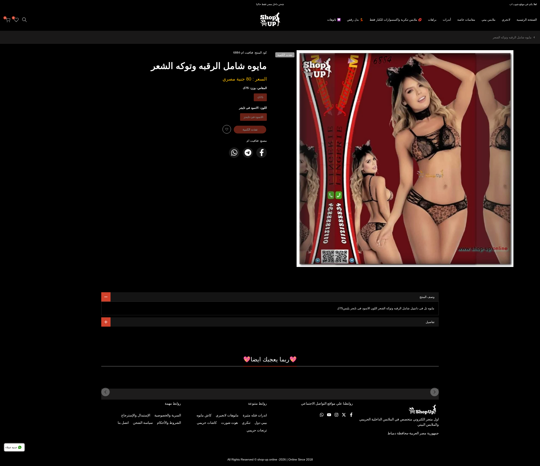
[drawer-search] (24, 19)
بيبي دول (261, 422)
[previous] (434, 392)
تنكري (246, 422)
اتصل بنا (123, 422)
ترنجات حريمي (257, 430)
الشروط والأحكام (169, 422)
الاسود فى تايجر (253, 118)
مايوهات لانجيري (227, 415)
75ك (260, 98)
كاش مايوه (204, 415)
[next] (105, 392)
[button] (227, 129)
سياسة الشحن (143, 422)
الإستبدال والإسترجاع (135, 415)
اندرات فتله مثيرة (255, 415)
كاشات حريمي (207, 422)
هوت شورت (229, 422)
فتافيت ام (253, 140)
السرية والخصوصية (167, 415)
